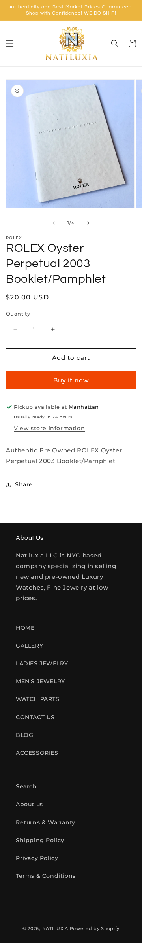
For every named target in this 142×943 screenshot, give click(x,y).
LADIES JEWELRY (42, 663)
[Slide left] (53, 223)
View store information (49, 428)
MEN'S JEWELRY (40, 681)
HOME (25, 627)
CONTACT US (35, 717)
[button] (10, 43)
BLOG (24, 735)
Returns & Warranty (45, 822)
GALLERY (29, 645)
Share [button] (24, 484)
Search (26, 786)
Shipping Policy (40, 840)
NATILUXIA (56, 928)
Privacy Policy (37, 858)
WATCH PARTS (38, 699)
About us (29, 804)
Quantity (18, 313)
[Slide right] (88, 223)
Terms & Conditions (46, 875)
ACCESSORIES (37, 752)
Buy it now (71, 380)
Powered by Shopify (95, 928)
